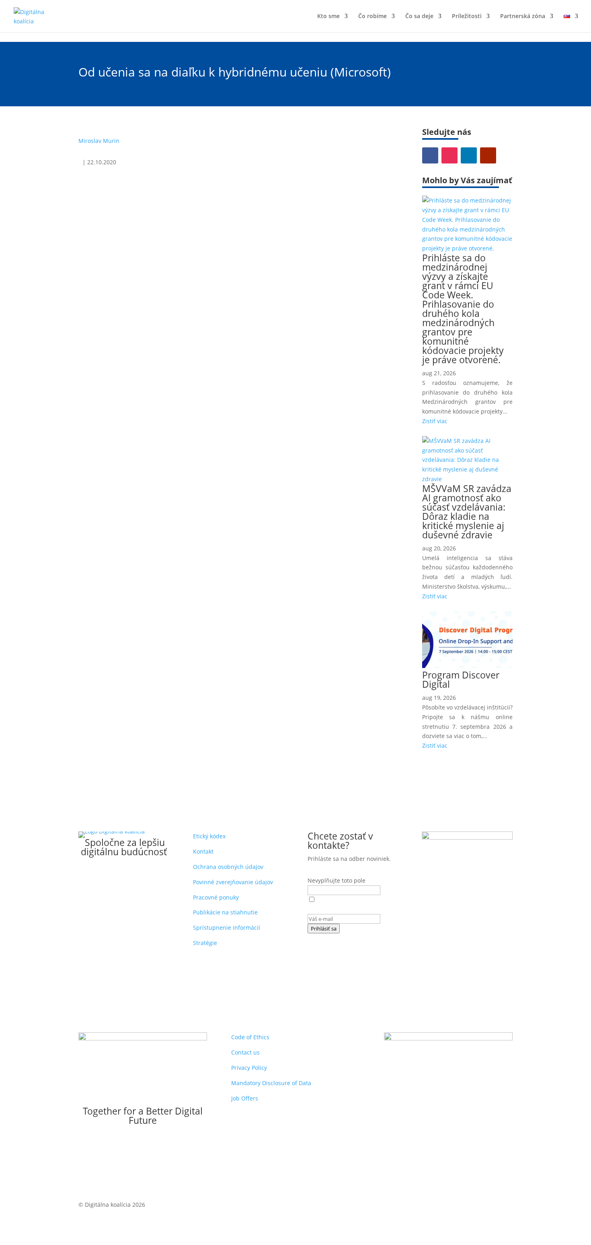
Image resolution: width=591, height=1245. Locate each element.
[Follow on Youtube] (488, 155)
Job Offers (244, 1098)
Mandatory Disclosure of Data (271, 1083)
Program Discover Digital (460, 679)
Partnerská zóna (522, 16)
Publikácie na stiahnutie (225, 912)
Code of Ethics (250, 1037)
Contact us (245, 1052)
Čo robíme (372, 16)
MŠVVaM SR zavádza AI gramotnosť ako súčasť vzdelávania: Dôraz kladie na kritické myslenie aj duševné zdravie (466, 511)
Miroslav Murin (98, 141)
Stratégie (205, 943)
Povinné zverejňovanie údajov (233, 882)
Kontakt (203, 851)
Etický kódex (209, 836)
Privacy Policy (249, 1067)
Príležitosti (467, 16)
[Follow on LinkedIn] (469, 155)
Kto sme (328, 16)
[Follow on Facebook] (430, 155)
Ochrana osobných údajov (228, 867)
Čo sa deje (419, 16)
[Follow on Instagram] (449, 155)
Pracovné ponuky (216, 897)
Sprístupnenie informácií (226, 927)
